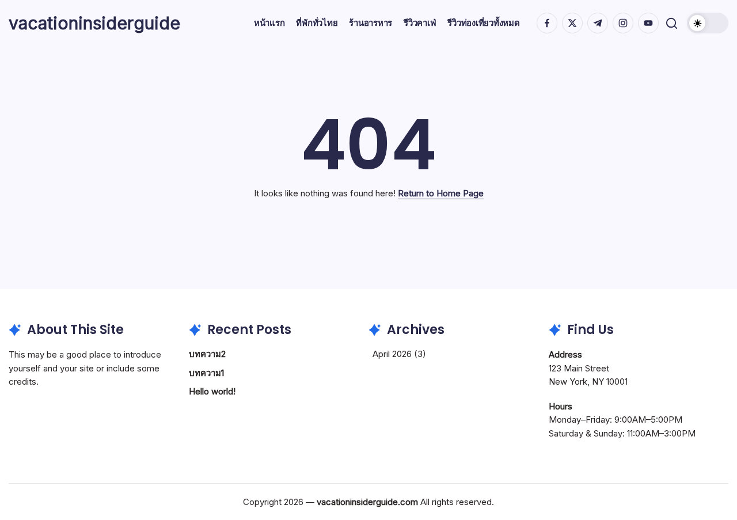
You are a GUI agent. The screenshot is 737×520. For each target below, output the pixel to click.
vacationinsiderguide (94, 23)
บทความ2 (207, 353)
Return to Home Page (441, 193)
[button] (672, 23)
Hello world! (212, 391)
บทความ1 (206, 372)
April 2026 (392, 353)
